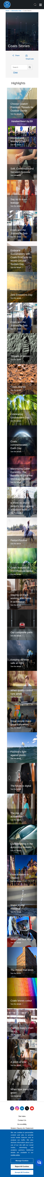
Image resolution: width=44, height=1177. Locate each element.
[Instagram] (17, 1108)
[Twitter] (27, 1108)
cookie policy (15, 1155)
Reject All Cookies (22, 1166)
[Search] (21, 67)
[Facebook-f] (12, 1108)
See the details (15, 114)
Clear (15, 72)
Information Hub (16, 10)
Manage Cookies (22, 1161)
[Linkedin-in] (22, 1108)
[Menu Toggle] (40, 4)
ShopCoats (30, 59)
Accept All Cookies (22, 1172)
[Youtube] (32, 1108)
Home (7, 10)
